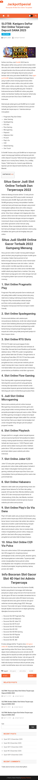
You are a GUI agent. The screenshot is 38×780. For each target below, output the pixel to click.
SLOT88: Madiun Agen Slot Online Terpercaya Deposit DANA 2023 (17, 714)
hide (12, 174)
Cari (2, 724)
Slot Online (6, 34)
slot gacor (13, 671)
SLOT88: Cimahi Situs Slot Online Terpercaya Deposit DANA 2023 (33, 676)
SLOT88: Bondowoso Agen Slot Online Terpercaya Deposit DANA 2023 (7, 676)
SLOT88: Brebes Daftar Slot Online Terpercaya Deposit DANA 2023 (17, 703)
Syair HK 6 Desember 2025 (12, 743)
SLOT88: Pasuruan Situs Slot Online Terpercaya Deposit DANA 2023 (18, 692)
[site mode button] (31, 16)
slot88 (31, 671)
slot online (22, 671)
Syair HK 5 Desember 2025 (12, 751)
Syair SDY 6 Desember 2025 (13, 739)
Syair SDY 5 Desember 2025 (13, 747)
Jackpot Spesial (19, 37)
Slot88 (18, 62)
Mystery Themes (26, 778)
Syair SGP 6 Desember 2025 (13, 755)
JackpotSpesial (19, 4)
